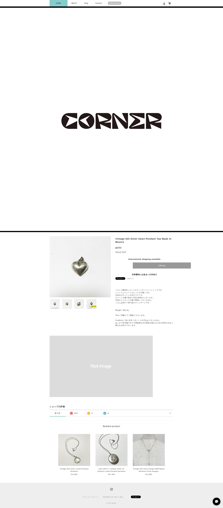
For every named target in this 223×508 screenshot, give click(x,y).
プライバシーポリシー (90, 497)
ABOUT (74, 3)
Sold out (161, 265)
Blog (86, 3)
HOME (58, 3)
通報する (130, 279)
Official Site (114, 3)
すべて (58, 413)
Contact (98, 3)
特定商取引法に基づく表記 (113, 497)
